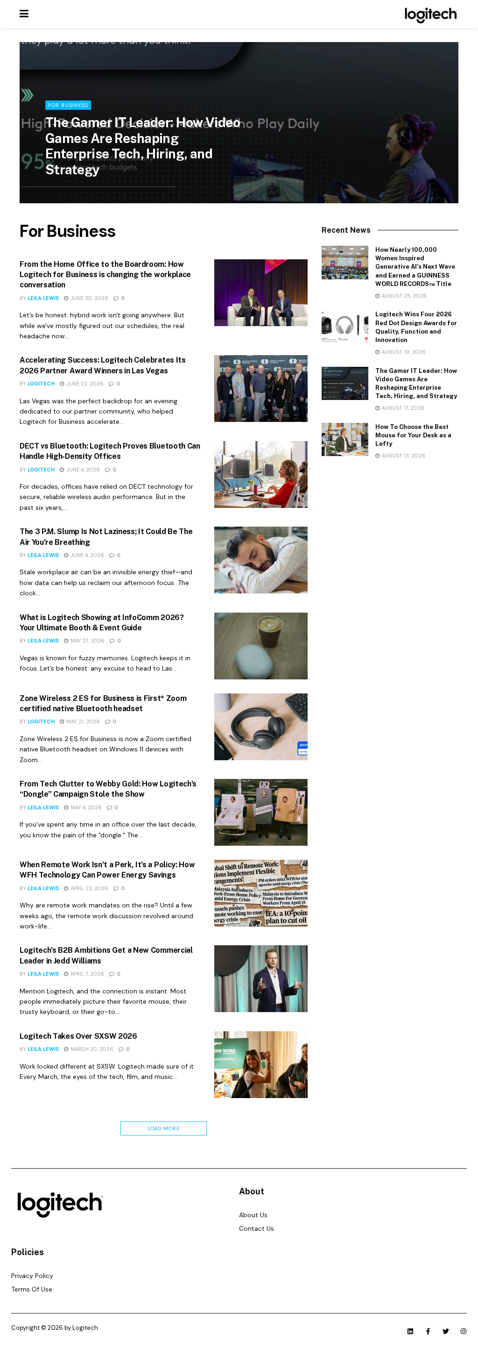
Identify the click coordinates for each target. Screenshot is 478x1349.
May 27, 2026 (87, 640)
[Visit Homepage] (429, 14)
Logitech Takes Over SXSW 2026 (78, 1036)
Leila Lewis (68, 189)
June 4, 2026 (82, 469)
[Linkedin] (410, 1331)
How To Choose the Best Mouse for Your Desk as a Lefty (413, 435)
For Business (68, 105)
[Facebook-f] (428, 1331)
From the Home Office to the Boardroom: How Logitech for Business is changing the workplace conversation (105, 275)
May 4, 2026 (85, 807)
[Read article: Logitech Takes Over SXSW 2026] (261, 1064)
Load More (164, 1128)
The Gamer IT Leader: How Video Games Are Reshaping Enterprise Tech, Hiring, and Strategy (142, 145)
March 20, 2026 (91, 1049)
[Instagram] (463, 1331)
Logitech (41, 383)
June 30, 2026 (88, 298)
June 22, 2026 (84, 383)
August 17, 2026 (117, 189)
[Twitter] (446, 1331)
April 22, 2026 (88, 888)
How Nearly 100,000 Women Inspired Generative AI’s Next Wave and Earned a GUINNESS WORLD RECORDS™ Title (415, 266)
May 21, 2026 (82, 721)
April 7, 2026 (86, 974)
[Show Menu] (24, 14)
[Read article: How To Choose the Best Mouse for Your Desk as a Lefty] (345, 440)
